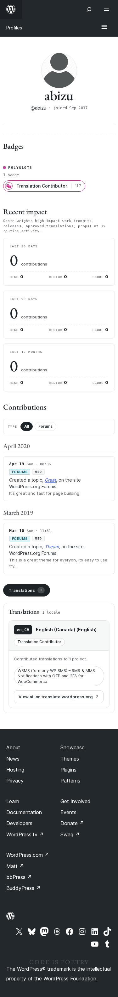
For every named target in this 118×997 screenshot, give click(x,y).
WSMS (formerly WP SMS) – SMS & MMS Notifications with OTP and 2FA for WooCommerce (56, 676)
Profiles (14, 27)
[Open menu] (108, 9)
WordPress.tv (25, 834)
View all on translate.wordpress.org (56, 696)
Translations (25, 590)
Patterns (70, 780)
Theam (52, 546)
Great (50, 480)
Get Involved (75, 801)
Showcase (72, 747)
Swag (70, 834)
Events (68, 812)
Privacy (15, 780)
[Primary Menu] (104, 27)
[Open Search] (89, 9)
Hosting (15, 770)
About (13, 747)
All (26, 426)
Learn (12, 801)
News (13, 759)
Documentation (24, 812)
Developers (19, 823)
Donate (72, 823)
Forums (45, 426)
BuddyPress (23, 888)
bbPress (19, 877)
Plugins (68, 770)
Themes (69, 759)
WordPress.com (27, 855)
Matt (15, 866)
